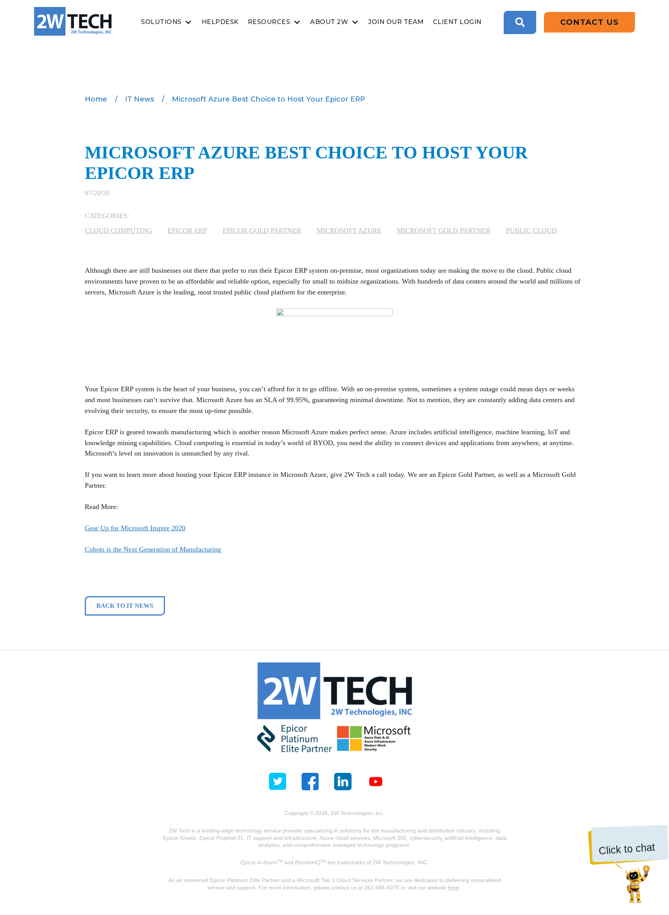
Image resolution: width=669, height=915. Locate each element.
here (453, 887)
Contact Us (589, 22)
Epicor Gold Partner (262, 230)
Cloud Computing (118, 230)
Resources (269, 22)
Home (96, 99)
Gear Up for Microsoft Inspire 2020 (135, 528)
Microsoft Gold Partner (444, 230)
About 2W (329, 22)
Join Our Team (396, 22)
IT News (139, 99)
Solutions (161, 22)
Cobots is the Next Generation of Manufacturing (153, 549)
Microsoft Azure (349, 230)
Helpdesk (220, 22)
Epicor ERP (187, 230)
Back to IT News (124, 605)
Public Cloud (531, 230)
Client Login (457, 22)
